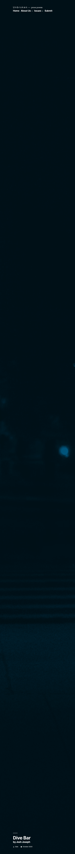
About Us (26, 10)
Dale (16, 847)
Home (16, 10)
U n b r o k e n (20, 7)
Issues (37, 10)
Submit (48, 10)
